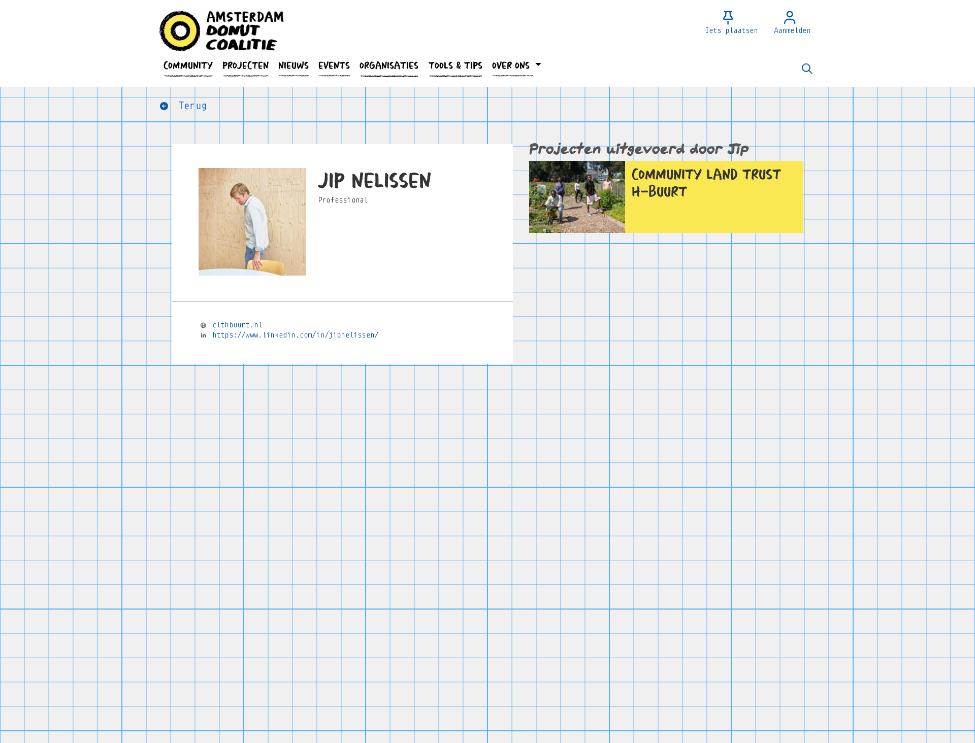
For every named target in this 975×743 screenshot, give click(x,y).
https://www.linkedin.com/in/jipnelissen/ (295, 335)
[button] (187, 66)
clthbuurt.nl (237, 325)
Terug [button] (190, 105)
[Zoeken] (807, 69)
